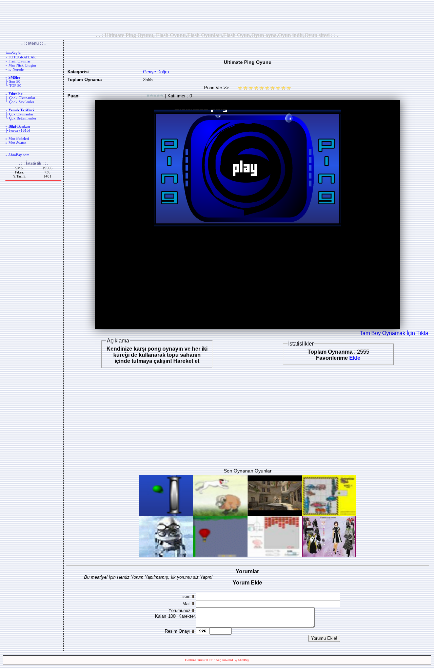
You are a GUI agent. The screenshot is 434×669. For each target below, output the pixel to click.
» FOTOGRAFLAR (20, 57)
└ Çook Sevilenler (19, 102)
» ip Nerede (14, 69)
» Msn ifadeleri (17, 138)
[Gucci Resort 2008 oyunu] (329, 555)
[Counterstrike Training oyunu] (275, 514)
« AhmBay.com (17, 155)
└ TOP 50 (13, 85)
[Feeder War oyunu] (275, 555)
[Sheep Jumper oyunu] (220, 514)
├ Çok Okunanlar (19, 114)
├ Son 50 (12, 81)
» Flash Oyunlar (18, 61)
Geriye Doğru (156, 71)
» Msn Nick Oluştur (20, 65)
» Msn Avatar (15, 143)
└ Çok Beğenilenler (20, 118)
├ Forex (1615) (17, 130)
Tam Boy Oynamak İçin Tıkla (394, 333)
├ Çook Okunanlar (20, 98)
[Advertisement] (217, 16)
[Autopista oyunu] (329, 514)
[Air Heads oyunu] (220, 555)
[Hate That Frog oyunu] (166, 555)
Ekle (354, 358)
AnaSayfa (13, 53)
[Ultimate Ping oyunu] (166, 514)
